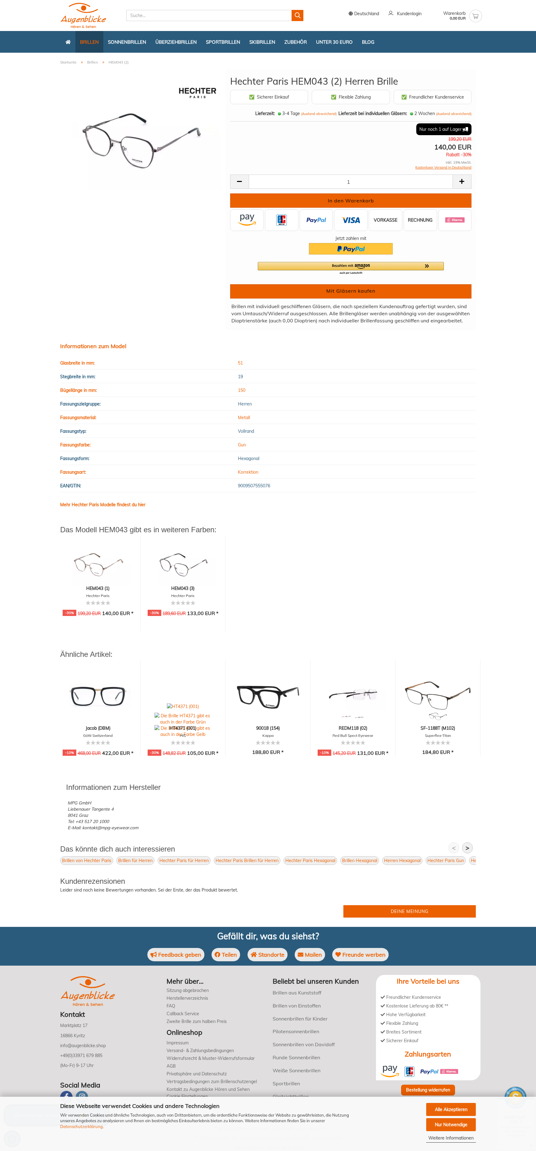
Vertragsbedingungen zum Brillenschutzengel (212, 1081)
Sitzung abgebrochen (188, 990)
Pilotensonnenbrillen (296, 1031)
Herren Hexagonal (402, 860)
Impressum (178, 1043)
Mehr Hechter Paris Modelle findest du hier (102, 504)
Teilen (228, 954)
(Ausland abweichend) (319, 114)
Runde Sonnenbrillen (296, 1057)
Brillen (89, 42)
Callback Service (183, 1013)
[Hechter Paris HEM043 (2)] (140, 139)
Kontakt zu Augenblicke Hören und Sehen (208, 1089)
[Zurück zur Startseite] (68, 42)
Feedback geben (179, 954)
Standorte (270, 954)
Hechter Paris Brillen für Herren (247, 860)
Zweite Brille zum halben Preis (197, 1021)
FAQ (171, 1006)
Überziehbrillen (176, 42)
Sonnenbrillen (127, 42)
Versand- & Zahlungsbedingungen (200, 1050)
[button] (351, 268)
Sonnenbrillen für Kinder (300, 1019)
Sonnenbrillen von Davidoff (304, 1044)
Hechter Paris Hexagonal (310, 860)
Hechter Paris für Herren (184, 860)
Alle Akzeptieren (451, 1109)
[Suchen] (297, 15)
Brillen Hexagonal (359, 860)
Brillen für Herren (135, 860)
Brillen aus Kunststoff (297, 992)
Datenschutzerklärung (81, 1126)
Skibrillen (262, 42)
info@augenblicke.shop (83, 1045)
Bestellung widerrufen (428, 1090)
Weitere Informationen (451, 1138)
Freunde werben (363, 954)
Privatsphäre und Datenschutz (197, 1074)
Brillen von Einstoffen (297, 1006)
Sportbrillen (223, 42)
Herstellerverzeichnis (187, 998)
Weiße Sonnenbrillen (296, 1070)
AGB (171, 1066)
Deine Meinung (409, 911)
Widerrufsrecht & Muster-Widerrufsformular (211, 1058)
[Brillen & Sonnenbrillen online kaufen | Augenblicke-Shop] (91, 15)
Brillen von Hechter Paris (86, 860)
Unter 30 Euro (334, 42)
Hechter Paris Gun (445, 860)
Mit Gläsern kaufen (350, 291)
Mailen (312, 954)
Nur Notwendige (451, 1124)
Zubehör (295, 42)
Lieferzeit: (265, 113)
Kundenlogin (408, 13)
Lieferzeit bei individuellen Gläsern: (372, 113)
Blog (368, 42)
